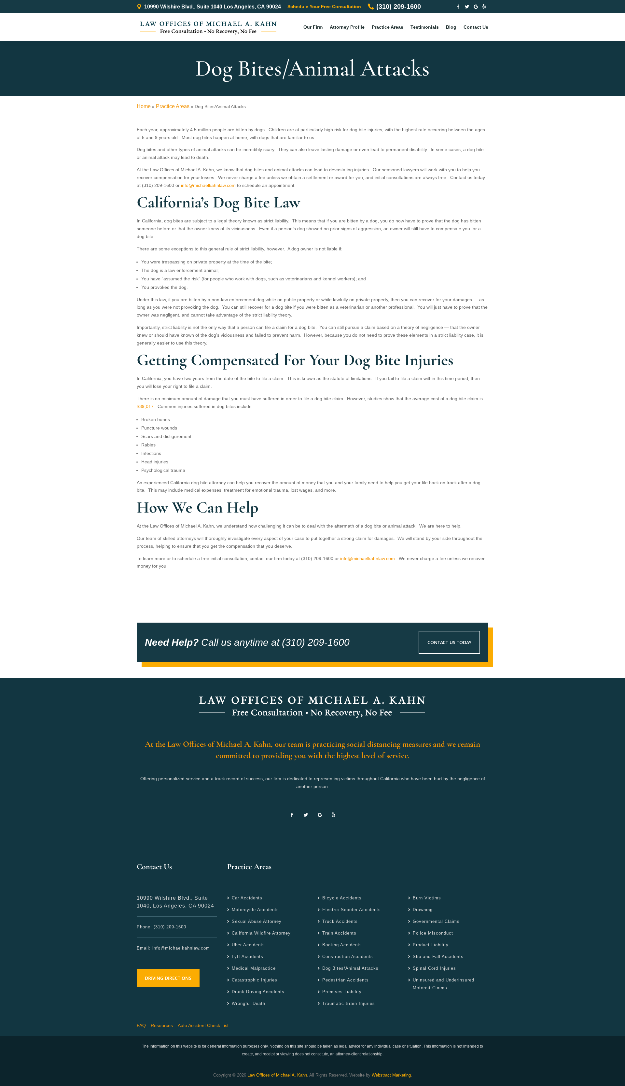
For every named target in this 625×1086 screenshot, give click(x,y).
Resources (162, 1025)
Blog (451, 27)
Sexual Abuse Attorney (257, 921)
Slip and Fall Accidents (438, 956)
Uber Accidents (248, 944)
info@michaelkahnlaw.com (208, 185)
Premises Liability (342, 991)
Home (144, 106)
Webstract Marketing (391, 1075)
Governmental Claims (436, 921)
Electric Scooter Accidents (351, 909)
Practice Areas (387, 27)
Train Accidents (339, 933)
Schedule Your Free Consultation (324, 6)
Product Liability (431, 944)
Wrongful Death (248, 1003)
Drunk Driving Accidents (258, 991)
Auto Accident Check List (203, 1025)
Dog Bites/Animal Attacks (350, 968)
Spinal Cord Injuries (434, 968)
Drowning (423, 909)
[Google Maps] (475, 7)
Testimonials (424, 27)
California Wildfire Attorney (261, 933)
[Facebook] (458, 7)
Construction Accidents (347, 956)
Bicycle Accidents (342, 898)
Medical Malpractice (254, 968)
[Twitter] (467, 7)
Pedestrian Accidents (345, 980)
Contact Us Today (449, 642)
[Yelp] (484, 7)
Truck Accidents (340, 921)
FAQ (141, 1025)
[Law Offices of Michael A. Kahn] (312, 705)
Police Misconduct (433, 933)
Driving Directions (168, 978)
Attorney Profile (347, 27)
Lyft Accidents (247, 956)
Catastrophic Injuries (254, 980)
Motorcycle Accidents (255, 909)
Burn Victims (427, 898)
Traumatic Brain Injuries (348, 1003)
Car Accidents (247, 898)
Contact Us (476, 27)
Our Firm (313, 27)
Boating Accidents (342, 944)
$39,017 (145, 406)
